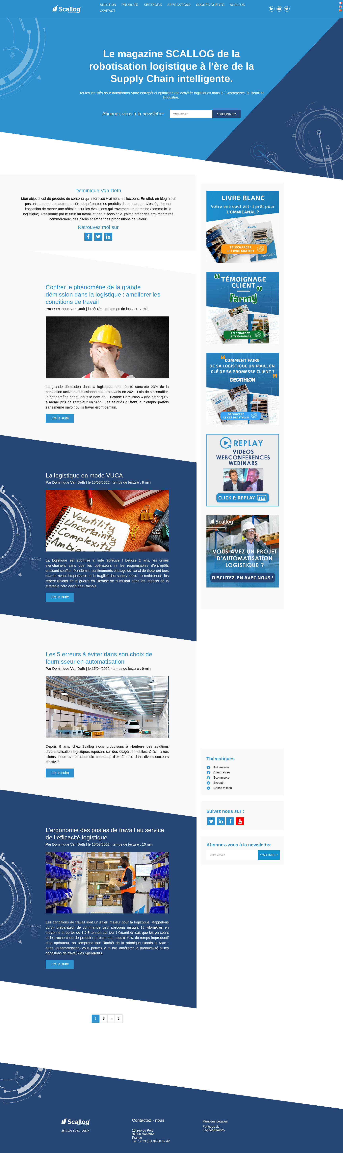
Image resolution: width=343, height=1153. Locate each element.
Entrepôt (218, 782)
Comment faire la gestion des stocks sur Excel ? (265, 675)
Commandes (221, 772)
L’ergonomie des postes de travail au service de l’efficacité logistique (105, 834)
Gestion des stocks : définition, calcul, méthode (263, 630)
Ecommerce (221, 777)
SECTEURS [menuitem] (153, 5)
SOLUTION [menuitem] (108, 5)
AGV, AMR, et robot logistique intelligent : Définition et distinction (269, 730)
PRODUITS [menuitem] (130, 5)
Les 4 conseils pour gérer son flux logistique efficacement (259, 701)
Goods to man (222, 787)
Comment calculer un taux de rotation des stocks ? (268, 652)
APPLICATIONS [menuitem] (179, 5)
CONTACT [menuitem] (107, 10)
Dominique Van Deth (68, 309)
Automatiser (221, 767)
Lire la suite (60, 418)
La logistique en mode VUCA (84, 475)
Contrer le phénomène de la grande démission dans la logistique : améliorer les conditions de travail (103, 294)
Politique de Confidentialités (214, 1128)
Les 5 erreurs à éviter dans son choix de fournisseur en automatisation (99, 658)
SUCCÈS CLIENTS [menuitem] (210, 5)
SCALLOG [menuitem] (237, 5)
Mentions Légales (215, 1121)
